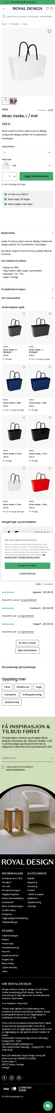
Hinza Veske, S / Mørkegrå (10, 351)
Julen (4, 971)
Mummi (6, 951)
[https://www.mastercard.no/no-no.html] (13, 1089)
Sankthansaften (10, 955)
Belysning (32, 882)
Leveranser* (8, 902)
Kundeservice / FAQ (12, 878)
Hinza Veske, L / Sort (38, 454)
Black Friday (8, 963)
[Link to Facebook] (4, 1077)
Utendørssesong (10, 948)
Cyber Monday (9, 967)
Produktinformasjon (13, 289)
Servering (32, 886)
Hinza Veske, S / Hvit (12, 504)
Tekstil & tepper (36, 894)
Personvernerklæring (12, 898)
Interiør (31, 890)
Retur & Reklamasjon (12, 906)
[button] (47, 8)
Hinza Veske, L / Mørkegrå (36, 351)
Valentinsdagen (10, 936)
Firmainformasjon (11, 890)
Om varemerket (10, 298)
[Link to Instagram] (11, 1077)
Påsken (5, 940)
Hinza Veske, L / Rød (38, 504)
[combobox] (27, 152)
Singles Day (8, 959)
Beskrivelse (8, 233)
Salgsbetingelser (10, 894)
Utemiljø (32, 906)
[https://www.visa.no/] (6, 1088)
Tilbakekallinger (10, 922)
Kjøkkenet (33, 898)
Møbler (31, 878)
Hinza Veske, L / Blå (37, 403)
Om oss (6, 886)
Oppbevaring (34, 902)
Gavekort (6, 882)
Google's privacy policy (29, 557)
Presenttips (7, 944)
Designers (7, 914)
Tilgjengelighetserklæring (15, 918)
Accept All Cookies (27, 566)
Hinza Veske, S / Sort (12, 454)
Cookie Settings (27, 573)
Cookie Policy (9, 910)
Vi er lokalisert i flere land (14, 1003)
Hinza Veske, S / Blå (12, 403)
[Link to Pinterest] (18, 1077)
